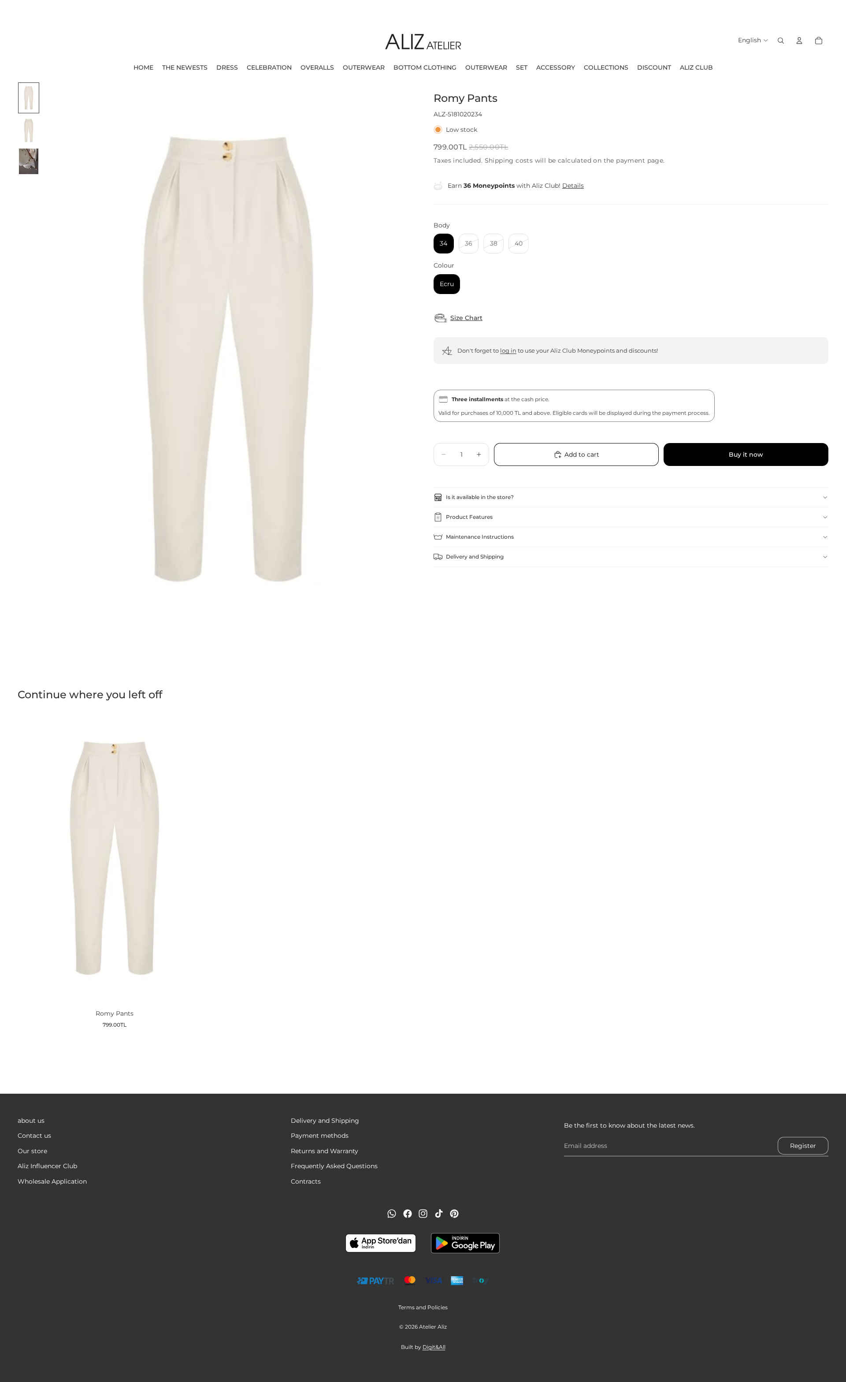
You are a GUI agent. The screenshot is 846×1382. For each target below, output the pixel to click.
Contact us (34, 1136)
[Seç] (197, 990)
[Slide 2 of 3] (28, 130)
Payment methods (320, 1136)
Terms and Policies (423, 1307)
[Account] (799, 40)
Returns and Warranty (324, 1151)
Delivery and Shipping (475, 556)
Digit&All (434, 1347)
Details (573, 186)
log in (508, 350)
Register (803, 1146)
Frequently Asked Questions (334, 1166)
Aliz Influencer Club (47, 1166)
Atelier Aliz (433, 1326)
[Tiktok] (439, 1213)
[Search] (780, 40)
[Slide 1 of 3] (28, 97)
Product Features (469, 517)
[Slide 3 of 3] (28, 162)
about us (31, 1121)
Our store (32, 1151)
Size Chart (466, 318)
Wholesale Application (52, 1181)
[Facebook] (407, 1213)
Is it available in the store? (480, 497)
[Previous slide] (9, 11)
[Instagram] (423, 1213)
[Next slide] (836, 11)
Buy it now (746, 454)
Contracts (306, 1181)
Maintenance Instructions (480, 536)
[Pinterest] (454, 1213)
